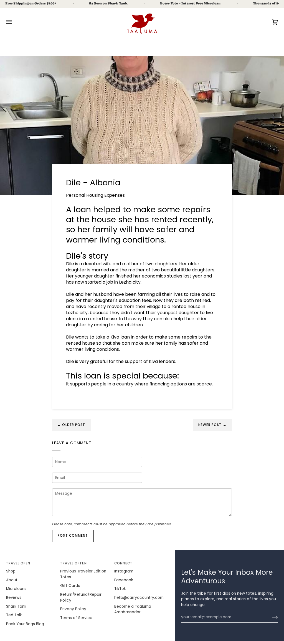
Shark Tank (16, 606)
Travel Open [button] (18, 563)
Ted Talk (14, 615)
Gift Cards (70, 585)
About (11, 580)
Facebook (123, 580)
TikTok (120, 588)
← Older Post (71, 425)
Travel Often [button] (73, 563)
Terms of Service (76, 617)
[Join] (270, 617)
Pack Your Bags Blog (25, 624)
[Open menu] (14, 22)
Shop (11, 571)
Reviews (13, 597)
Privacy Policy (73, 609)
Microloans (16, 588)
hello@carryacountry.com (139, 597)
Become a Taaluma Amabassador (132, 609)
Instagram (123, 571)
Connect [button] (123, 563)
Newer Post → (212, 425)
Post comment (73, 535)
